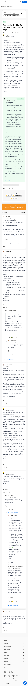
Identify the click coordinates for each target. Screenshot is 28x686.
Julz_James (8, 35)
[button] (7, 32)
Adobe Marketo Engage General (7, 6)
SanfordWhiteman (10, 98)
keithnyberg (8, 251)
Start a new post (12, 207)
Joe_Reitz (8, 216)
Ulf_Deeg (8, 611)
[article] (14, 231)
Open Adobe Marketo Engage (12, 15)
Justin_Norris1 (9, 364)
